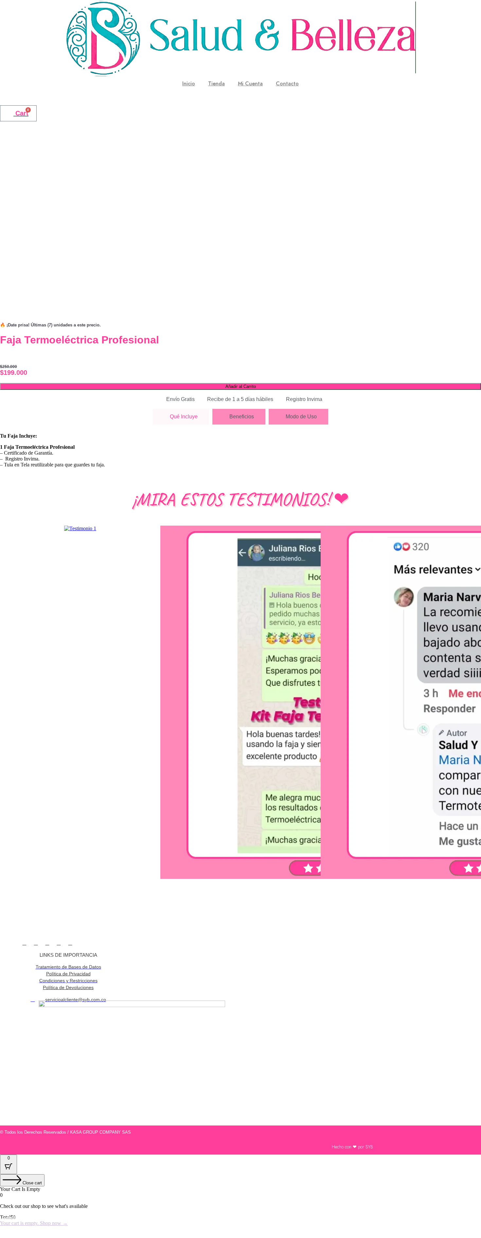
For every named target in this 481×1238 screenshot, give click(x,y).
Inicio (188, 83)
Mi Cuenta (250, 83)
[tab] (181, 417)
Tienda (216, 83)
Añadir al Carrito (240, 386)
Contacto (287, 83)
